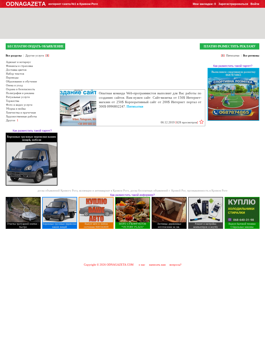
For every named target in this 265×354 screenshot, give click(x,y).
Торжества (12, 100)
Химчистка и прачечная (21, 112)
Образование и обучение (21, 81)
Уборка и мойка (16, 108)
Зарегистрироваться (233, 3)
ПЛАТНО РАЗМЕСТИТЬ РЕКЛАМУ (230, 46)
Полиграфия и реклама (20, 93)
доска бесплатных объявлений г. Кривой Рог (158, 190)
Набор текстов (15, 73)
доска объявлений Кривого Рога (58, 190)
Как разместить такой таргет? (32, 130)
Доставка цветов (16, 69)
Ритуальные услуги (18, 96)
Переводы (12, 77)
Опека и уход (14, 85)
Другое (10, 120)
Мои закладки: (204, 3)
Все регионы (251, 55)
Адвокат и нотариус (18, 61)
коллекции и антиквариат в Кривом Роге (104, 190)
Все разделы (14, 55)
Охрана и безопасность (20, 89)
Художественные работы (21, 116)
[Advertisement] (132, 245)
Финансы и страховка (19, 65)
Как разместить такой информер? (132, 194)
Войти (255, 3)
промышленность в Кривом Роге (207, 190)
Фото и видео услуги (19, 104)
